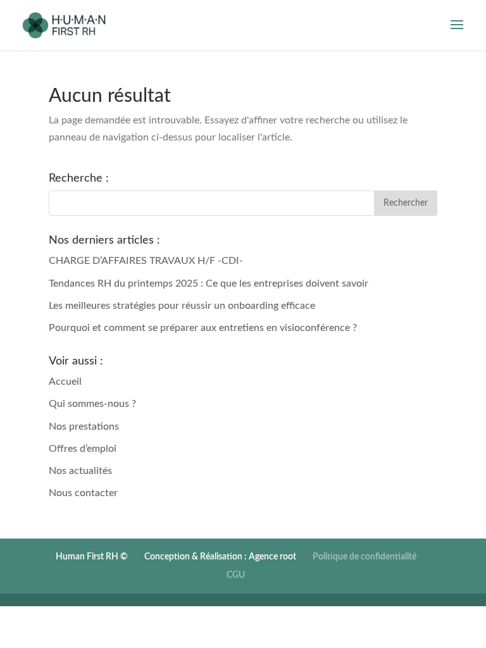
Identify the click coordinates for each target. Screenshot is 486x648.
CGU (236, 575)
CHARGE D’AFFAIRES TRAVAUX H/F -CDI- (146, 261)
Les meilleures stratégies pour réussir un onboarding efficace (182, 306)
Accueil (65, 382)
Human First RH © (92, 556)
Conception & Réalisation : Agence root (220, 556)
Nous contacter (83, 493)
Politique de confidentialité (364, 556)
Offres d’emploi (82, 449)
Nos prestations (84, 426)
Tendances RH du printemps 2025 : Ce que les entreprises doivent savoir (208, 283)
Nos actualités (80, 471)
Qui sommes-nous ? (92, 404)
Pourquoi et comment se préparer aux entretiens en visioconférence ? (203, 328)
